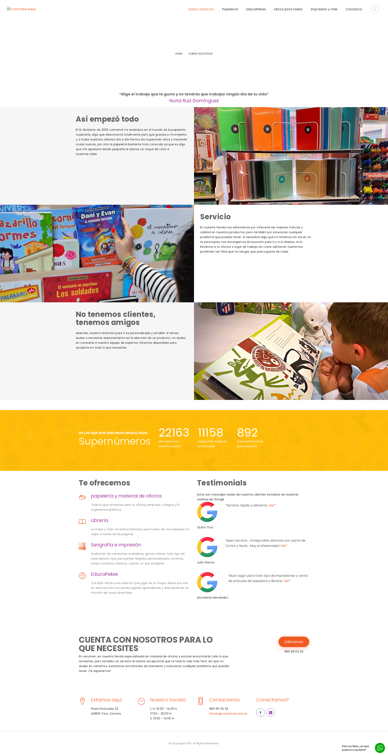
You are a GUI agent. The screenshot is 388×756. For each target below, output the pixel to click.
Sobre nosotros (201, 9)
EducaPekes (256, 9)
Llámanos (294, 641)
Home (179, 53)
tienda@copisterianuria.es (228, 714)
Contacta (354, 9)
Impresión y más (324, 9)
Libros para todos (288, 9)
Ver (271, 505)
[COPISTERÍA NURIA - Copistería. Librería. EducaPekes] (21, 9)
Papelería (230, 9)
